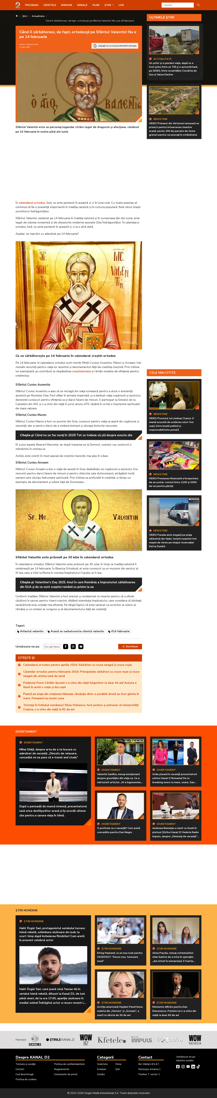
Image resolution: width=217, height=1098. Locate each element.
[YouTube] (188, 1067)
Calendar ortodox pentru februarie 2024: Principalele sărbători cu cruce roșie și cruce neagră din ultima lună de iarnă (81, 674)
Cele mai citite (162, 373)
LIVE (121, 5)
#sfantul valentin (31, 631)
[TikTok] (198, 1067)
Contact (20, 1069)
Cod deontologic (25, 1074)
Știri (117, 1069)
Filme (95, 5)
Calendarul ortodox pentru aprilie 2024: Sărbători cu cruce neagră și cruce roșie (77, 665)
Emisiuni (66, 5)
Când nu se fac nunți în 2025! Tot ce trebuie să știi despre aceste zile (83, 435)
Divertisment (26, 732)
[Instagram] (183, 1067)
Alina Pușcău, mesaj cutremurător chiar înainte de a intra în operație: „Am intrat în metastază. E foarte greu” (173, 959)
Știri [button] (108, 5)
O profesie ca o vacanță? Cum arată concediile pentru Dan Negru (118, 830)
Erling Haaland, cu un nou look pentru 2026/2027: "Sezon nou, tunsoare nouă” (119, 957)
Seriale (82, 5)
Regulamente (61, 1069)
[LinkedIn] (193, 1067)
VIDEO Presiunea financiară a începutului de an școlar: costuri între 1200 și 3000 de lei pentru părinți (173, 482)
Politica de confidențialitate (69, 1064)
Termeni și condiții (25, 1064)
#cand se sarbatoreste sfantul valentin (77, 631)
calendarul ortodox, (32, 203)
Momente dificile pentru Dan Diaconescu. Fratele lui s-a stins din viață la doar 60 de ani (174, 1011)
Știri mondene (27, 910)
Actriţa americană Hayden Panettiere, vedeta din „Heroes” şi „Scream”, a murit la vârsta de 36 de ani (120, 1011)
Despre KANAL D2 (33, 1057)
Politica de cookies (26, 1079)
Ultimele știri (161, 17)
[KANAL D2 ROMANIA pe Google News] (52, 646)
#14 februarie (120, 631)
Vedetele (49, 5)
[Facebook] (178, 1067)
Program (31, 5)
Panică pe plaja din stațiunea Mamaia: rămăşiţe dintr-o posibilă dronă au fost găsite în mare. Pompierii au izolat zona (81, 696)
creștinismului (81, 371)
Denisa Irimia (32, 44)
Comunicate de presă (65, 1074)
